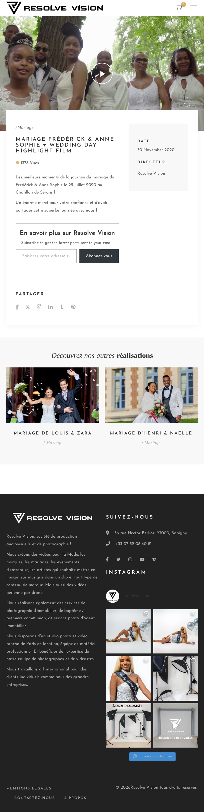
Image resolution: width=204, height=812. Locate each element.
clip (64, 577)
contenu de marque (24, 585)
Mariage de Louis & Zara (53, 433)
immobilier (46, 611)
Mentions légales (29, 788)
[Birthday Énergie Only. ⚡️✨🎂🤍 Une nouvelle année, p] (128, 631)
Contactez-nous (34, 798)
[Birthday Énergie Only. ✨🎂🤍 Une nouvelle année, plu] (128, 678)
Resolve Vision (151, 174)
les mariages (37, 562)
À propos (75, 798)
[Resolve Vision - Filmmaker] (54, 8)
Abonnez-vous (99, 256)
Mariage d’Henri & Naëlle (151, 433)
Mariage (26, 127)
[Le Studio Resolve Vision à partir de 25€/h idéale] (175, 678)
